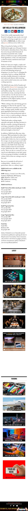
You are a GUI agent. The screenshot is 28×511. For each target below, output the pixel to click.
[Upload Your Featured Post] (14, 510)
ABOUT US (9, 502)
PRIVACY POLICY (17, 502)
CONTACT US (13, 502)
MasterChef (13, 87)
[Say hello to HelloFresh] (6, 31)
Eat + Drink (10, 24)
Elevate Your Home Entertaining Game (15, 312)
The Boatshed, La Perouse (14, 409)
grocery (6, 43)
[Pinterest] (15, 31)
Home (5, 24)
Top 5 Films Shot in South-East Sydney (16, 425)
